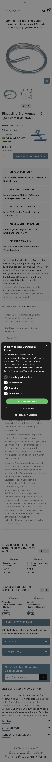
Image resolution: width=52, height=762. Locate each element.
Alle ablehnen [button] (27, 408)
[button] (26, 415)
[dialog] (26, 381)
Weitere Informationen (34, 370)
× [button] (46, 346)
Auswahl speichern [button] (27, 401)
